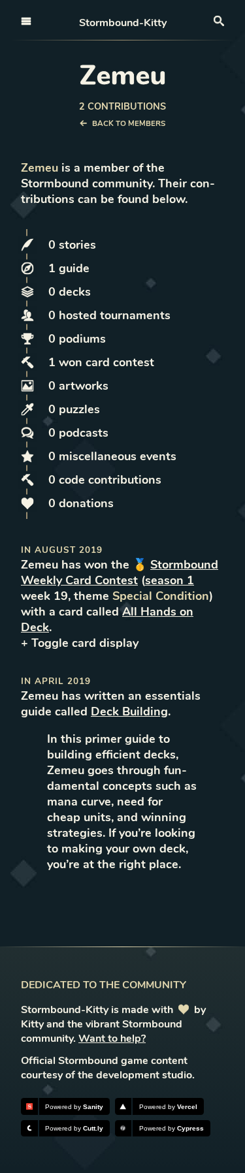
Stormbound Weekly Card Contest (119, 572)
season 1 (169, 580)
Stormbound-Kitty (123, 23)
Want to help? (112, 1038)
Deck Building (129, 711)
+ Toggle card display (80, 643)
